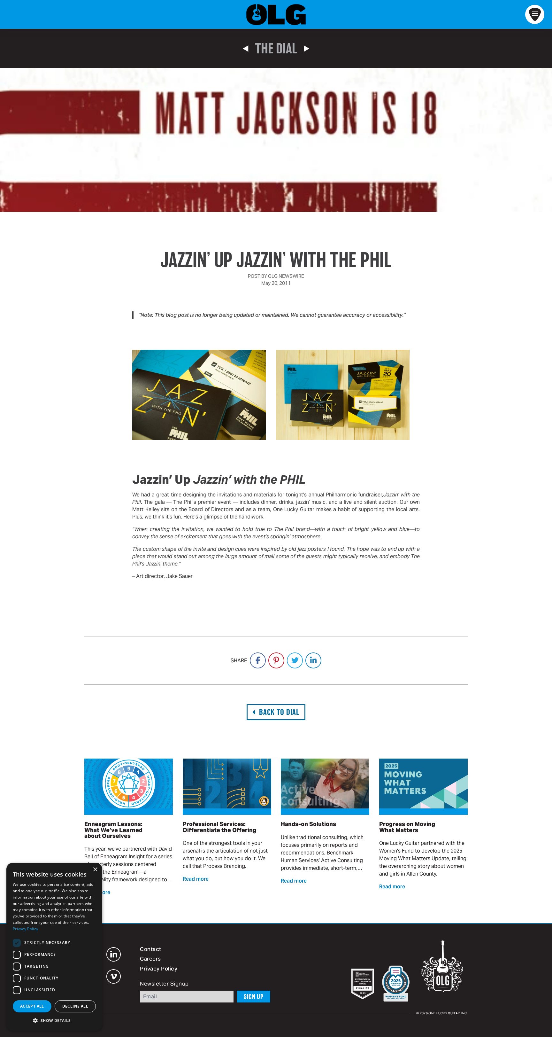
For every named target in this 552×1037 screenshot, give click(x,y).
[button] (54, 1020)
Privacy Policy (158, 969)
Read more (196, 879)
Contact (150, 949)
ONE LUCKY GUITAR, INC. (448, 1013)
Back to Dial (279, 712)
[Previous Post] (245, 48)
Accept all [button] (32, 1006)
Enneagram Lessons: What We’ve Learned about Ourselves (113, 829)
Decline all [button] (75, 1006)
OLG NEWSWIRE (286, 276)
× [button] (95, 869)
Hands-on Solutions (308, 824)
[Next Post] (306, 48)
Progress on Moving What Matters (407, 826)
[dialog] (54, 947)
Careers (150, 959)
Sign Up (254, 996)
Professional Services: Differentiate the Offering (219, 826)
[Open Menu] (534, 14)
